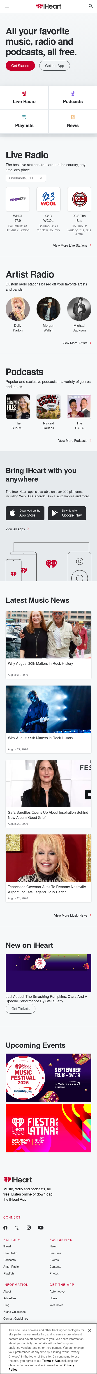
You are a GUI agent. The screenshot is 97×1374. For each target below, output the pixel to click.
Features (55, 1253)
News (53, 1246)
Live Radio (10, 1253)
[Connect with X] (16, 1227)
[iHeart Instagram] (29, 1227)
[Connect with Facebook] (5, 1227)
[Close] (90, 1330)
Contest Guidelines (15, 1318)
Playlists (9, 1273)
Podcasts (9, 1260)
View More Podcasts (72, 440)
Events (54, 1260)
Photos (54, 1273)
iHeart (7, 1246)
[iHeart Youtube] (41, 1227)
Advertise (9, 1298)
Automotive (57, 1291)
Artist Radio (11, 1266)
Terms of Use (51, 1360)
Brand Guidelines (14, 1311)
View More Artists (74, 343)
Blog (6, 1305)
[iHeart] (48, 6)
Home (53, 1298)
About (7, 1291)
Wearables (56, 1305)
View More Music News (70, 915)
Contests (55, 1266)
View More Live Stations (70, 245)
